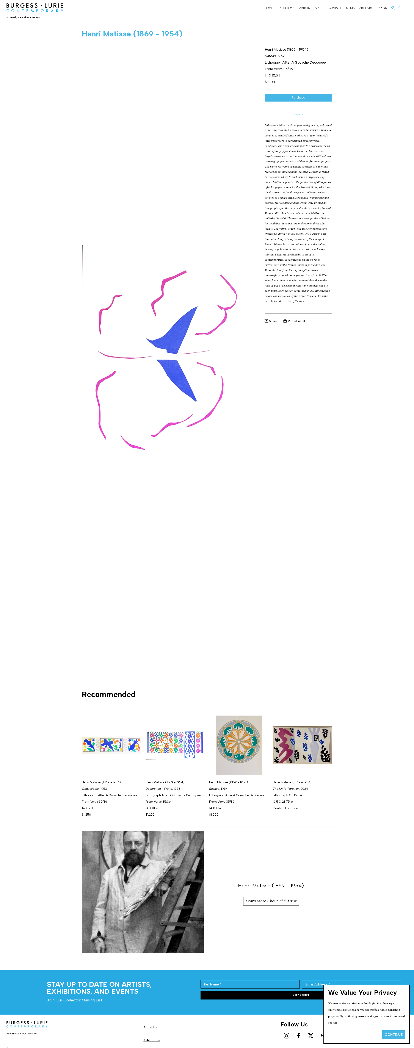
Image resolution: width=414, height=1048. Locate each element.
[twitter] (311, 1036)
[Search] (393, 7)
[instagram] (286, 1036)
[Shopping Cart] (399, 7)
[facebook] (298, 1036)
